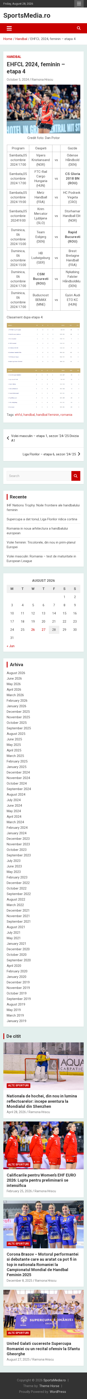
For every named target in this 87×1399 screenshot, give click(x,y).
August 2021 (16, 927)
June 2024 (14, 806)
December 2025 (18, 712)
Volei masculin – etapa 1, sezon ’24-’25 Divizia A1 (45, 438)
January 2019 (16, 1021)
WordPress (58, 1392)
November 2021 (18, 916)
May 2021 (14, 938)
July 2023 (14, 861)
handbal (29, 414)
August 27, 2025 (18, 1359)
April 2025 (14, 750)
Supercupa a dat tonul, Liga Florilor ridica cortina (42, 519)
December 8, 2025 (19, 1280)
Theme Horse (49, 1386)
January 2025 (16, 767)
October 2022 (17, 888)
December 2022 (18, 883)
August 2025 (16, 734)
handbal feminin (47, 414)
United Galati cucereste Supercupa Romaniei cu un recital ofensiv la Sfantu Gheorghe (43, 1348)
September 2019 (19, 999)
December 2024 (18, 772)
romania (66, 414)
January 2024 (16, 833)
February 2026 (17, 701)
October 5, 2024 (18, 79)
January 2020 (16, 977)
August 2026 (16, 673)
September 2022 (19, 894)
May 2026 (14, 684)
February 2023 (17, 877)
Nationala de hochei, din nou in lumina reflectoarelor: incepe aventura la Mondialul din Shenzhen (42, 1101)
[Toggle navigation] (9, 28)
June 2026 (14, 678)
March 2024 (15, 822)
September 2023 (19, 855)
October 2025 (17, 723)
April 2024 (14, 817)
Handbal (14, 57)
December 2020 (18, 949)
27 (43, 630)
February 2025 (17, 761)
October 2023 (17, 850)
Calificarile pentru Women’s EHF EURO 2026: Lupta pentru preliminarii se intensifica (41, 1180)
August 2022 (16, 899)
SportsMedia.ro (26, 15)
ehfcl (18, 414)
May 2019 (14, 1010)
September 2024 (19, 789)
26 (33, 630)
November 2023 (18, 844)
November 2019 (18, 988)
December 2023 (18, 839)
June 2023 (14, 866)
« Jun (10, 646)
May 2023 (14, 872)
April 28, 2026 (16, 1112)
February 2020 (17, 971)
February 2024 (17, 828)
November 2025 (18, 717)
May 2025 (14, 745)
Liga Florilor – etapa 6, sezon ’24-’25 (49, 454)
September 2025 (19, 728)
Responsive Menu (79, 4)
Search (75, 476)
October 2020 (17, 955)
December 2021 (18, 910)
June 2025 (14, 739)
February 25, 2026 (19, 1191)
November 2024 (18, 778)
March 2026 (15, 695)
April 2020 (14, 966)
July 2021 (14, 933)
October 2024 (17, 783)
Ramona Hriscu (42, 79)
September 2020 (19, 960)
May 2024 (14, 811)
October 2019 (17, 993)
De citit (13, 1036)
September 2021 (19, 922)
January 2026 (16, 706)
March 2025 (15, 756)
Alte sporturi (18, 1085)
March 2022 (15, 905)
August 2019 (16, 1004)
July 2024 (14, 800)
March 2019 (15, 1015)
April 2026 (14, 690)
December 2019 (18, 982)
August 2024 (16, 794)
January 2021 (16, 944)
